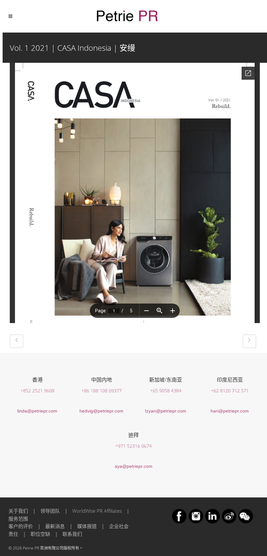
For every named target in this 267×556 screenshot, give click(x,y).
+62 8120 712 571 (230, 390)
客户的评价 (20, 526)
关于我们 (18, 511)
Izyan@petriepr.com (165, 411)
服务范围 (18, 518)
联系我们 (72, 534)
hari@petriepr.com (230, 411)
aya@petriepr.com (133, 466)
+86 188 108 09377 (101, 390)
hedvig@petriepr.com (101, 411)
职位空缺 (40, 534)
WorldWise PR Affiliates (97, 511)
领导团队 (50, 511)
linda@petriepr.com (37, 411)
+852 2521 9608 (37, 390)
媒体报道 (87, 526)
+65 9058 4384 (165, 390)
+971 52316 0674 (133, 446)
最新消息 (55, 526)
